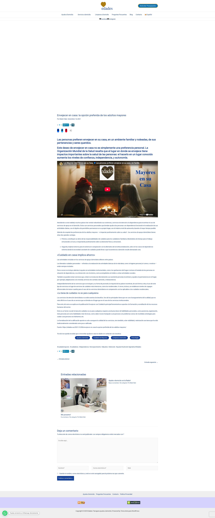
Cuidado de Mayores (100, 338)
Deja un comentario (114, 383)
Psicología (135, 338)
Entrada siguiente (151, 362)
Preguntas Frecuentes (119, 14)
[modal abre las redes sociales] (72, 125)
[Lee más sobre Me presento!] (83, 395)
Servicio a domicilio (84, 14)
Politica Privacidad (126, 494)
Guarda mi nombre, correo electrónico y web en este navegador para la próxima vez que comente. (91, 473)
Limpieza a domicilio (119, 338)
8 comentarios (65, 417)
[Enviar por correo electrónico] (66, 125)
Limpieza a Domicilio (102, 14)
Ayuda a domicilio (82, 338)
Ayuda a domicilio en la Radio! (120, 381)
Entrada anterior (63, 359)
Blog (131, 14)
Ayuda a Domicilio (67, 14)
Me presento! (66, 415)
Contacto (139, 14)
